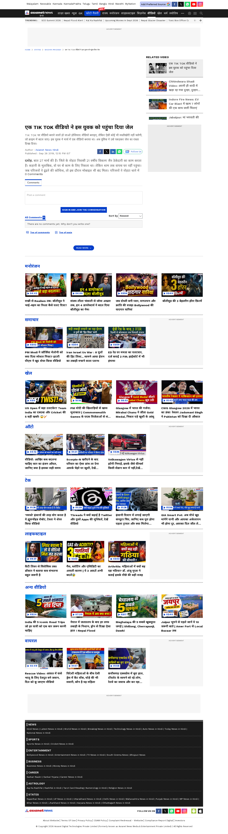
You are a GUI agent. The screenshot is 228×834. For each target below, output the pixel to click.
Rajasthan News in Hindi (39, 799)
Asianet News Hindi (46, 149)
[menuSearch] (201, 13)
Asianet (39, 810)
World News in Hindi (75, 729)
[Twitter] (181, 4)
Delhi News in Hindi (113, 799)
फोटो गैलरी (92, 13)
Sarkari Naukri (34, 777)
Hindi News (32, 729)
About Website (51, 820)
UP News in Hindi (63, 799)
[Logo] (40, 13)
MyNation (130, 3)
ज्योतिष (173, 13)
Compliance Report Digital (159, 820)
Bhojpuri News (137, 755)
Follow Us (136, 151)
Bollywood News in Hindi (40, 755)
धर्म (165, 13)
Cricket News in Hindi (62, 744)
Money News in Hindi (64, 766)
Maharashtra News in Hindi (140, 799)
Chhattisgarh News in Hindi (116, 803)
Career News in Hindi (71, 777)
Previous (195, 20)
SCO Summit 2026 (51, 20)
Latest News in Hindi (51, 729)
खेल (159, 13)
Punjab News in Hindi (167, 799)
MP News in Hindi (189, 799)
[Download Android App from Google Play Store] (194, 811)
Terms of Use (68, 820)
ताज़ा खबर (64, 13)
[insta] (200, 4)
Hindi (111, 3)
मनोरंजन (114, 13)
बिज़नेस (141, 13)
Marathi (119, 3)
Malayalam (32, 3)
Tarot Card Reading (73, 788)
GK (80, 13)
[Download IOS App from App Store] (200, 811)
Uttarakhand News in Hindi (87, 799)
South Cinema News (117, 755)
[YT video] (194, 4)
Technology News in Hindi (127, 729)
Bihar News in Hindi (37, 803)
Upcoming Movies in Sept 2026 (121, 20)
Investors (180, 820)
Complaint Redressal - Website (126, 820)
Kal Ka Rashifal (94, 20)
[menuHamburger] (195, 13)
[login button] (190, 13)
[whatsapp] (187, 4)
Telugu (86, 3)
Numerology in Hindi (96, 788)
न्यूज (74, 13)
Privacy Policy (85, 820)
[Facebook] (174, 4)
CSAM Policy (100, 820)
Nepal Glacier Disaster (153, 20)
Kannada (57, 3)
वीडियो (151, 13)
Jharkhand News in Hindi (62, 803)
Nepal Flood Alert (73, 20)
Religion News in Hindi (120, 788)
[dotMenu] (182, 13)
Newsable (45, 3)
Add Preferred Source (153, 4)
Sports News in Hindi (38, 744)
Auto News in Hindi (153, 729)
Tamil (95, 3)
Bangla (103, 3)
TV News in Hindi (96, 755)
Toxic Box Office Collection (183, 20)
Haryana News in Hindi (88, 803)
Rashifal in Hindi (53, 788)
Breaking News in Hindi (100, 729)
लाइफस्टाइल (128, 13)
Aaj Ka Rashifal (35, 788)
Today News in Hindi (175, 729)
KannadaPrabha (72, 3)
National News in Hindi (38, 733)
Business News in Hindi (39, 766)
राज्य (105, 13)
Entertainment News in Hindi (70, 755)
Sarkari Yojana (50, 777)
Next (200, 20)
